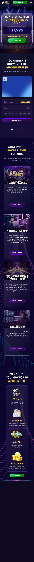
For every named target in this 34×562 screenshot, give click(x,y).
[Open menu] (31, 2)
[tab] (14, 50)
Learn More (22, 122)
